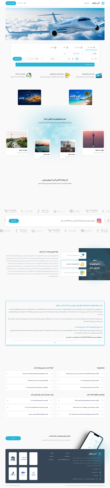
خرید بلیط (87, 3)
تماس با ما (51, 460)
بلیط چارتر (67, 456)
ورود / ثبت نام (10, 3)
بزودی (13, 438)
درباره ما (51, 456)
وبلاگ (52, 453)
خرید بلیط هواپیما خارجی (63, 460)
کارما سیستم (8, 485)
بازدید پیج (14, 221)
